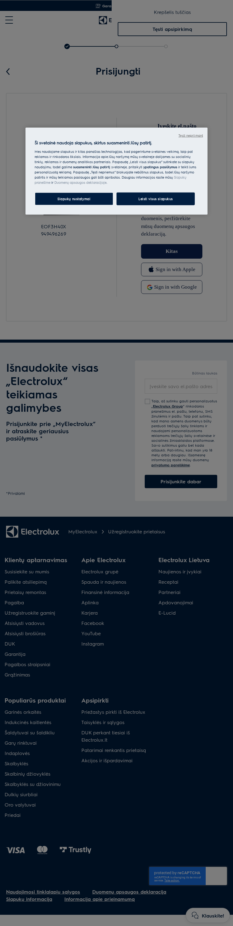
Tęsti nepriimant (190, 135)
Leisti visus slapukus (155, 198)
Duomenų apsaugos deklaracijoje (80, 182)
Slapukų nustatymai (73, 198)
